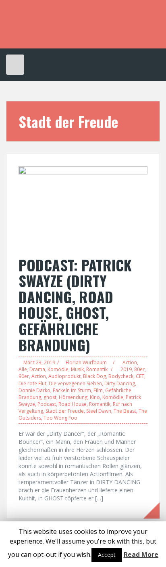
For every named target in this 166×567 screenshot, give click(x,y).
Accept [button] (107, 555)
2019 (126, 369)
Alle (23, 369)
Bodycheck (120, 376)
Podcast (46, 404)
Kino (95, 397)
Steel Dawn (98, 410)
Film (98, 390)
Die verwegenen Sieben (75, 383)
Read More (141, 554)
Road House (72, 404)
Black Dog (94, 376)
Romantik (97, 369)
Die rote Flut (32, 383)
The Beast (125, 410)
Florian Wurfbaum (86, 362)
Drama (37, 369)
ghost (50, 397)
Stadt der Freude (65, 410)
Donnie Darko (34, 390)
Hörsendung (73, 397)
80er (139, 369)
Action (129, 362)
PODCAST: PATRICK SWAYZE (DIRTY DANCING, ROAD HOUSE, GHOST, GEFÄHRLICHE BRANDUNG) (75, 304)
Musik (77, 369)
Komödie (58, 369)
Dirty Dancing (119, 383)
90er (24, 376)
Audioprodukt (64, 376)
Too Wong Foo (60, 417)
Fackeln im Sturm (72, 390)
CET (140, 376)
